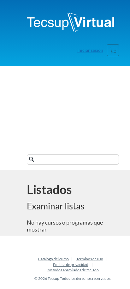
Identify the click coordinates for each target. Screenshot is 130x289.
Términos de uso (89, 258)
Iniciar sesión (90, 50)
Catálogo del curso (53, 258)
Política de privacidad (70, 264)
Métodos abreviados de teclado (73, 270)
